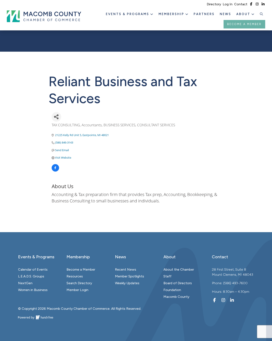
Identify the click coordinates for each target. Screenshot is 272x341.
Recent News (125, 269)
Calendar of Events (33, 269)
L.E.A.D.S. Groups (31, 276)
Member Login (77, 290)
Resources (75, 276)
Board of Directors (177, 283)
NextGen (25, 283)
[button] (261, 14)
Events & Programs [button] (128, 14)
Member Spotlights (129, 276)
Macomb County (176, 297)
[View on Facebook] (55, 170)
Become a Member (244, 24)
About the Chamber (178, 269)
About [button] (244, 14)
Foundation (172, 290)
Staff (167, 276)
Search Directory (79, 283)
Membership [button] (172, 14)
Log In (227, 4)
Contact (240, 4)
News (225, 14)
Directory (214, 4)
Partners (204, 14)
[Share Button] (56, 117)
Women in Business (33, 290)
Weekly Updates (127, 283)
